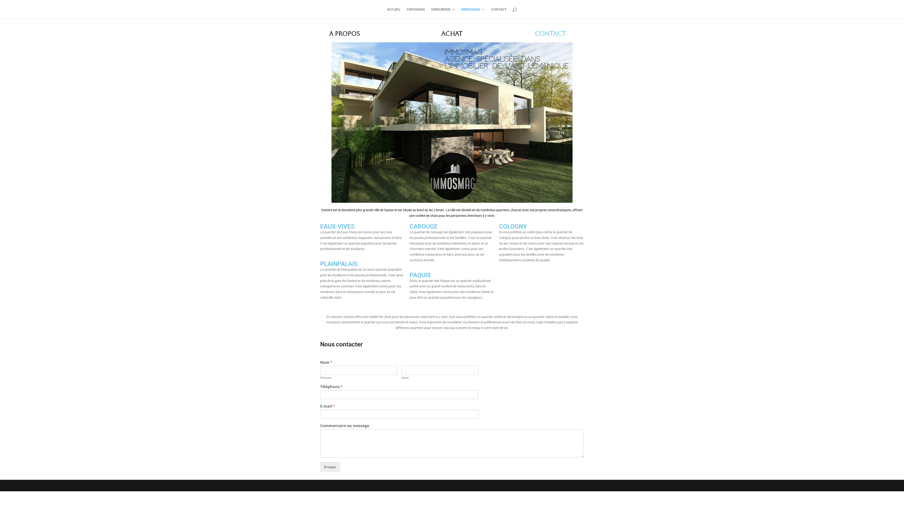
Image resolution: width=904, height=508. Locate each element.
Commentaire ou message (344, 425)
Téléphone (331, 386)
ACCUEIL (393, 10)
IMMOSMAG (470, 10)
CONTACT (498, 10)
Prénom (325, 378)
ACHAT (452, 33)
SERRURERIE (440, 10)
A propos (344, 33)
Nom (326, 362)
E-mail (327, 406)
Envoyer (330, 467)
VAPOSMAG (416, 10)
